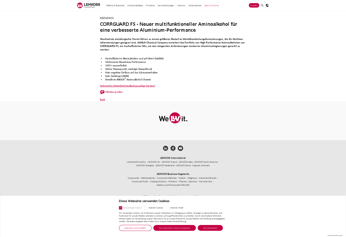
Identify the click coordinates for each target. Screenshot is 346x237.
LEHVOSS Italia (186, 162)
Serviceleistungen (166, 5)
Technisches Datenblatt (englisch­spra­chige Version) (127, 85)
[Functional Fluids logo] (88, 5)
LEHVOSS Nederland (165, 165)
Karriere (181, 5)
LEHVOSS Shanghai (145, 165)
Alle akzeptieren (210, 228)
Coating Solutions (158, 181)
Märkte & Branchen (115, 5)
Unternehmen (195, 5)
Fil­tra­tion (173, 181)
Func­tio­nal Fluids (140, 181)
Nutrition (193, 181)
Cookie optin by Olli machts (334, 235)
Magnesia (192, 178)
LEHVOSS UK (154, 162)
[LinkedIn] (165, 148)
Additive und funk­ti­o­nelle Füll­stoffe (173, 185)
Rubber (182, 178)
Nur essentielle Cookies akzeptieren (174, 228)
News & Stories (212, 5)
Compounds (134, 178)
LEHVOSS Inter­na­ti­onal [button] (173, 157)
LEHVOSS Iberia (183, 165)
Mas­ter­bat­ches (148, 178)
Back (102, 99)
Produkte (150, 5)
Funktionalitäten (135, 5)
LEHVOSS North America (205, 162)
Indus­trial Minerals (208, 178)
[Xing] (173, 148)
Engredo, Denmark (201, 165)
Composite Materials (167, 178)
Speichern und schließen (135, 228)
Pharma (183, 181)
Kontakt (254, 5)
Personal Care (206, 181)
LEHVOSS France (169, 162)
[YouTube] (180, 148)
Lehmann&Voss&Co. (136, 162)
